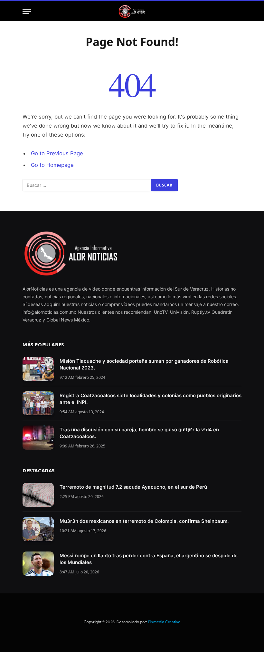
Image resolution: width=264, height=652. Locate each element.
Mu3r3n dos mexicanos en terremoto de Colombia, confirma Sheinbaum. (144, 521)
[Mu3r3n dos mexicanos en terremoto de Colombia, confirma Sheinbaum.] (38, 529)
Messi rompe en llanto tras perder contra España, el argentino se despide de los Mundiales (149, 558)
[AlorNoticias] (132, 11)
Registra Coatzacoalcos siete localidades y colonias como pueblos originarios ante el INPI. (150, 398)
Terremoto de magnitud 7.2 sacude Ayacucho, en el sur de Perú (133, 487)
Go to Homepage (52, 165)
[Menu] (27, 11)
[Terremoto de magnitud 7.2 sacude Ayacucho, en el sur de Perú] (38, 495)
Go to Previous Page (57, 153)
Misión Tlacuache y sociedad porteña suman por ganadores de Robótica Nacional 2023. (144, 364)
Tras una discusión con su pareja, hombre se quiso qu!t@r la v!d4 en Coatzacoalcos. (139, 433)
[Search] (238, 11)
